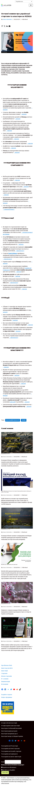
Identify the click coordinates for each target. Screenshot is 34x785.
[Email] (9, 26)
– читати (23, 114)
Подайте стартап (6, 694)
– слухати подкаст (8, 209)
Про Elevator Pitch (6, 665)
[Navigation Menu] (31, 5)
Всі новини (4, 684)
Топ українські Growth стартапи (11, 751)
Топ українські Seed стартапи (10, 748)
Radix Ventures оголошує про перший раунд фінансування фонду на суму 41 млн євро (16, 492)
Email (2, 762)
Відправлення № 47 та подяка (8, 638)
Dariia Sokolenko (7, 19)
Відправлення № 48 (5, 603)
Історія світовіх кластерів (9, 723)
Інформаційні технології (12, 420)
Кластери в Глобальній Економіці (11, 728)
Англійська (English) (8, 770)
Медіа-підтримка (6, 697)
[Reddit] (17, 689)
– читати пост (19, 251)
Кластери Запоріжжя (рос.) (9, 733)
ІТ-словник (4, 679)
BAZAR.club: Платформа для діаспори (9, 564)
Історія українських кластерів (10, 725)
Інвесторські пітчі (6, 668)
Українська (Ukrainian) (9, 767)
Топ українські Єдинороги (9, 754)
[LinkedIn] (7, 26)
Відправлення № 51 (5, 453)
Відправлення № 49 (5, 529)
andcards (12, 402)
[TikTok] (20, 689)
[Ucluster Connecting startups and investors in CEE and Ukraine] (6, 5)
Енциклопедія (5, 681)
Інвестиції (4, 671)
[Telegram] (8, 689)
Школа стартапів (6, 676)
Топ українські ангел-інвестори (11, 756)
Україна (24, 420)
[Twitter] (4, 26)
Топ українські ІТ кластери (9, 746)
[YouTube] (14, 689)
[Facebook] (2, 26)
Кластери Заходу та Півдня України (12, 736)
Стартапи (4, 673)
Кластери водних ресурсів (9, 731)
